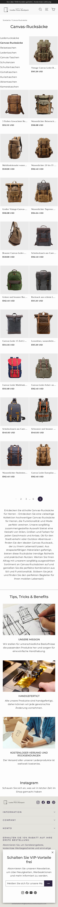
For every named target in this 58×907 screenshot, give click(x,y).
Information (12, 812)
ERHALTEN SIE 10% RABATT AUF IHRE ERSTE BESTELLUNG (28, 839)
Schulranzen (7, 62)
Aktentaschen (8, 81)
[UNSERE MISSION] (29, 619)
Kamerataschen (9, 86)
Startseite (7, 20)
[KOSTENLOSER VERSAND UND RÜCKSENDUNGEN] (29, 732)
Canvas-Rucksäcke (11, 42)
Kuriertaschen (8, 77)
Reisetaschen (8, 47)
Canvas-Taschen (9, 57)
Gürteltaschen (8, 72)
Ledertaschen (8, 52)
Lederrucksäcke (9, 38)
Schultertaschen (10, 67)
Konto (7, 828)
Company (9, 820)
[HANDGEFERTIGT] (29, 676)
